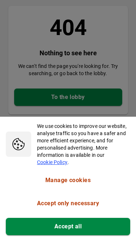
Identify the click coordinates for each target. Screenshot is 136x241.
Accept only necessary (68, 203)
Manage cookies (68, 180)
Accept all (68, 226)
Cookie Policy (52, 162)
